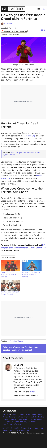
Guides (20, 341)
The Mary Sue (8, 422)
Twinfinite (6, 414)
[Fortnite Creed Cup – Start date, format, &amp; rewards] (10, 265)
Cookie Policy (26, 428)
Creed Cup (30, 136)
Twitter (17, 347)
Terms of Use (7, 430)
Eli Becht (8, 23)
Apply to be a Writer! (21, 430)
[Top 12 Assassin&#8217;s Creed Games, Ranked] (10, 285)
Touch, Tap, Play (20, 422)
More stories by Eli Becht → (25, 395)
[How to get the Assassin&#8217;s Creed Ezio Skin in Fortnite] (32, 265)
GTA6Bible (17, 424)
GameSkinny (22, 419)
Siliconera (12, 417)
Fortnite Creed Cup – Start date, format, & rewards (8, 274)
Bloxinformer (7, 424)
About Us (6, 428)
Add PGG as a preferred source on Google (15, 31)
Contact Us (15, 428)
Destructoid (39, 417)
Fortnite (13, 341)
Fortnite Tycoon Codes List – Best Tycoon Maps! (21, 153)
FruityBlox (32, 422)
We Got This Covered (26, 417)
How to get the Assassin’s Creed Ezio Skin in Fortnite (31, 274)
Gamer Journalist (10, 419)
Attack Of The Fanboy (28, 414)
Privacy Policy (38, 428)
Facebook (29, 347)
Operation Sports (35, 419)
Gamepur (14, 414)
